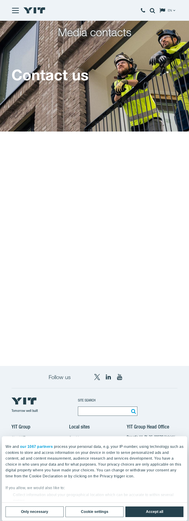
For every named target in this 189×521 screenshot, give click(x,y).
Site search (87, 400)
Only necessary (34, 512)
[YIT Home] (34, 10)
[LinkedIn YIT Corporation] (108, 377)
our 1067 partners (36, 447)
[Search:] (132, 411)
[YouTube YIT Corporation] (119, 377)
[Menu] (15, 10)
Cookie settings (94, 512)
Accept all (154, 512)
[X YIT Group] (97, 377)
